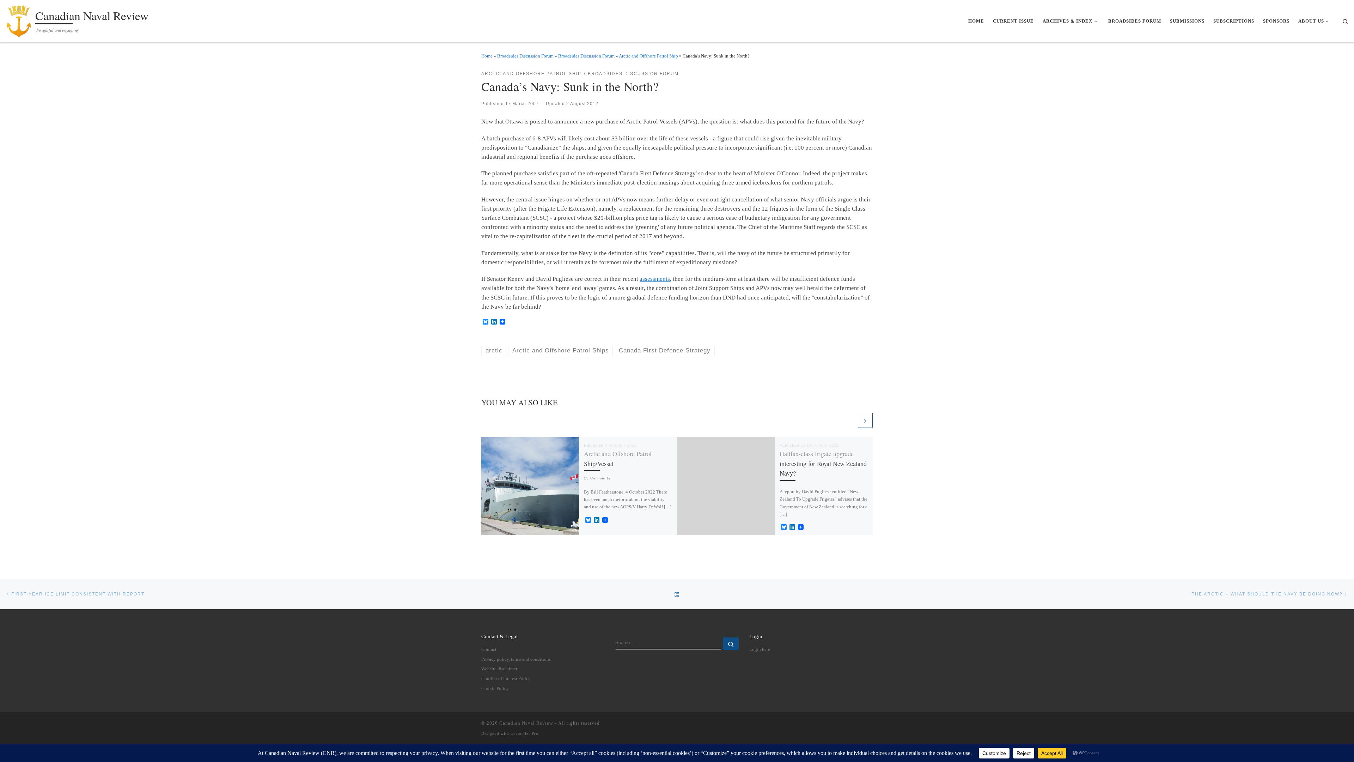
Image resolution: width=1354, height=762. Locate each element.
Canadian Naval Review (526, 723)
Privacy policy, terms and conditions (516, 659)
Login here (759, 649)
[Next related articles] (865, 420)
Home (487, 56)
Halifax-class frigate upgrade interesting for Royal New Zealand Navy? (823, 463)
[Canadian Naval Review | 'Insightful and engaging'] (19, 19)
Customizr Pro (524, 733)
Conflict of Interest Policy (506, 678)
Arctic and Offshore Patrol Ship (648, 56)
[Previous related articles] (849, 420)
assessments (655, 279)
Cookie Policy (495, 688)
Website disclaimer (499, 668)
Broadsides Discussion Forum (525, 56)
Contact (488, 649)
